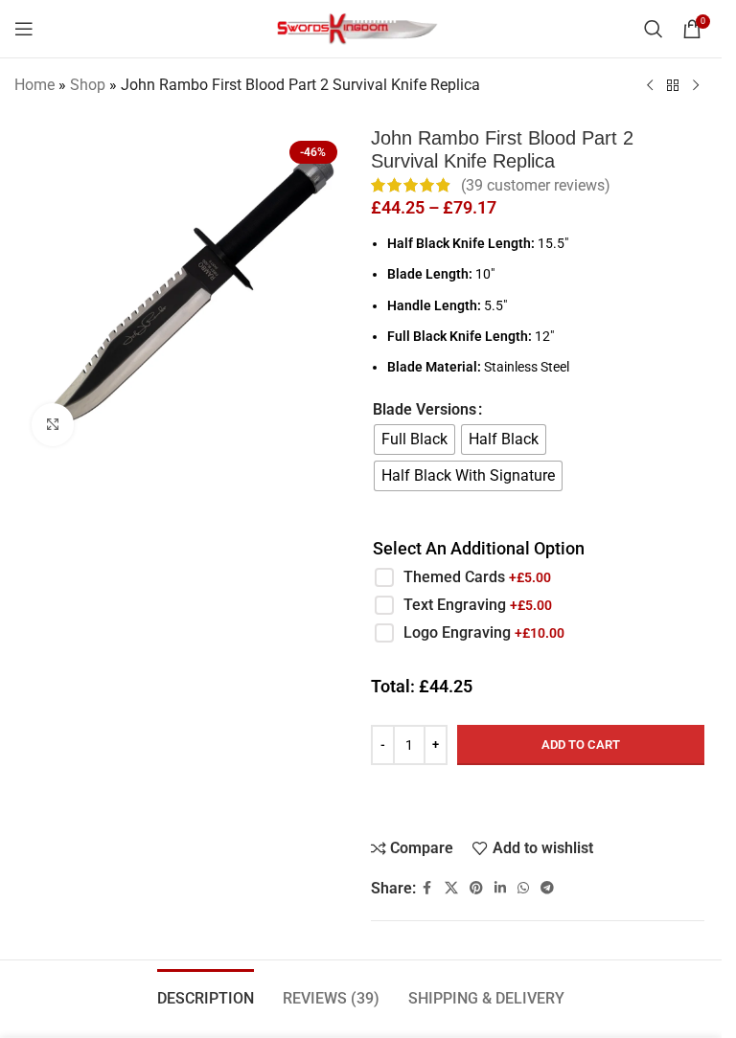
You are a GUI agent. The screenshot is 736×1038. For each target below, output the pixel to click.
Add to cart (580, 744)
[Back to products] (672, 86)
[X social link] (451, 888)
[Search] (653, 29)
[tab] (205, 996)
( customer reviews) (535, 185)
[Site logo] (361, 27)
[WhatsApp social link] (523, 888)
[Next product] (695, 86)
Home (34, 85)
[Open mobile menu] (24, 29)
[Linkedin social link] (500, 888)
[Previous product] (649, 86)
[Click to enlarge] (53, 424)
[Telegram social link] (547, 888)
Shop (87, 85)
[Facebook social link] (427, 888)
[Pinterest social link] (476, 888)
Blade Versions (424, 409)
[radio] (414, 439)
